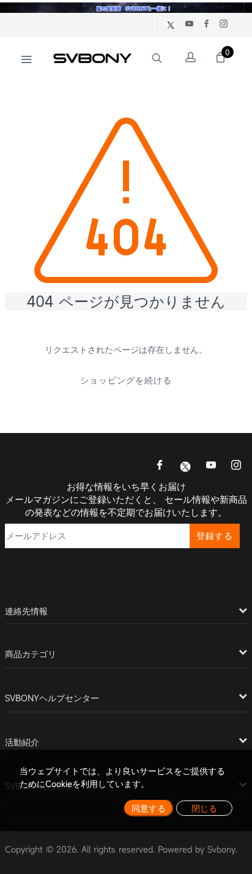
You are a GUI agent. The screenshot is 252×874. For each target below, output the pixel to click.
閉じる (204, 808)
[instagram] (236, 466)
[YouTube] (211, 466)
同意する (149, 808)
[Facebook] (160, 466)
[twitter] (185, 465)
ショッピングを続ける (126, 380)
